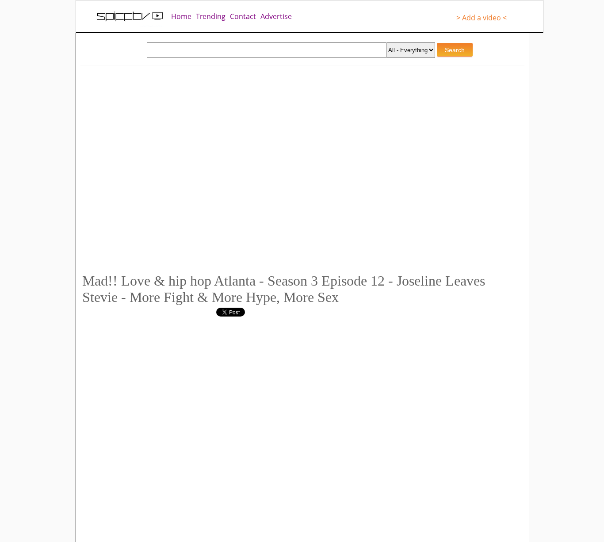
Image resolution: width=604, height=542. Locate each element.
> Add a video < (481, 18)
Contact (243, 16)
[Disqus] (253, 427)
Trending (211, 16)
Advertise (276, 16)
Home (181, 16)
